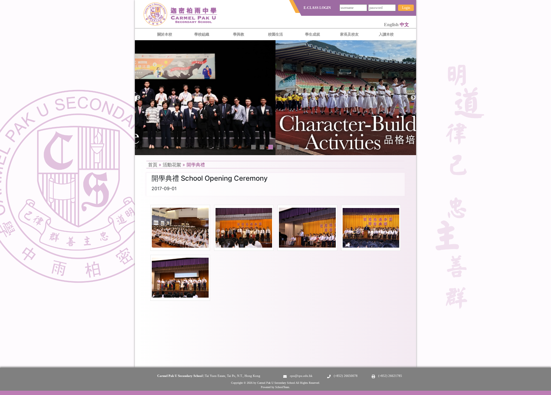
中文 (404, 24)
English (392, 24)
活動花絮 (172, 164)
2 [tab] (262, 147)
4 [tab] (279, 147)
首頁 (152, 164)
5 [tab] (288, 147)
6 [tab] (296, 147)
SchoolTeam (282, 387)
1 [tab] (253, 147)
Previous (138, 98)
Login (406, 8)
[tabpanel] (275, 97)
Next (413, 98)
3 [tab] (270, 147)
